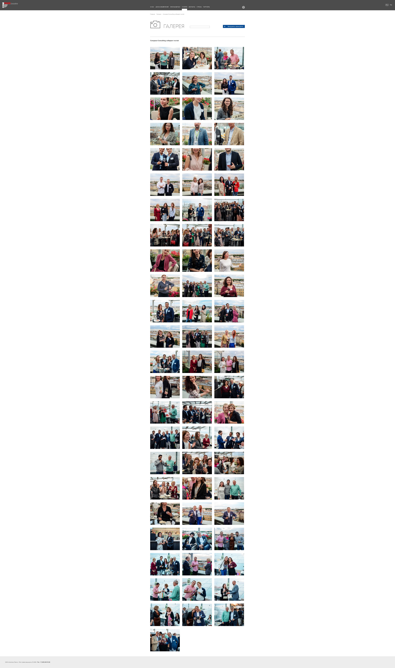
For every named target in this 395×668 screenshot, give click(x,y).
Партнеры (206, 7)
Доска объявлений (162, 7)
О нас (152, 7)
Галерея (184, 7)
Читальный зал (175, 7)
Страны (199, 7)
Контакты (192, 7)
